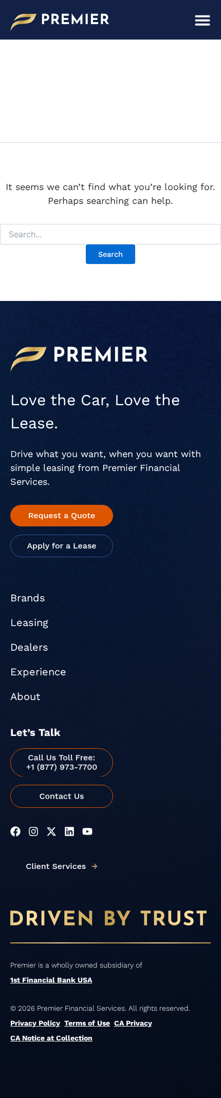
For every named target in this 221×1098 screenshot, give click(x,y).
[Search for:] (110, 235)
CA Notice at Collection (51, 1038)
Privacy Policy (35, 1023)
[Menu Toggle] (202, 20)
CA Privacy (133, 1023)
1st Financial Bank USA (51, 980)
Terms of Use (87, 1023)
